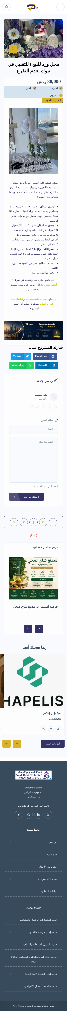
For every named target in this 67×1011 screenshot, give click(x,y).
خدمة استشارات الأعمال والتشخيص (38, 919)
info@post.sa (33, 797)
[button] (45, 356)
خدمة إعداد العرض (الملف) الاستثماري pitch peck (34, 959)
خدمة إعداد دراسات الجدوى (42, 932)
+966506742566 (33, 787)
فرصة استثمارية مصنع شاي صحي (35, 606)
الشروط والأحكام (48, 866)
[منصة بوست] (33, 7)
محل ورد (33, 263)
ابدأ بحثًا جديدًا (53, 743)
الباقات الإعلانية (48, 891)
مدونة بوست (50, 854)
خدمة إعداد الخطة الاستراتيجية (41, 974)
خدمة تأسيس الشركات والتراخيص (39, 944)
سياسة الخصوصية (47, 879)
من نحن (53, 842)
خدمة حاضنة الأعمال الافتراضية (40, 986)
